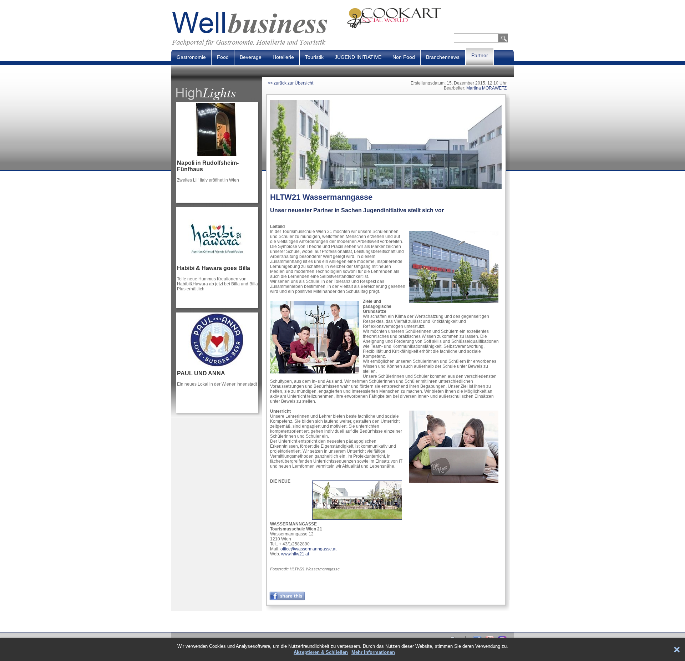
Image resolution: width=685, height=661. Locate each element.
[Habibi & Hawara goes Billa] (217, 263)
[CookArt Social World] (430, 27)
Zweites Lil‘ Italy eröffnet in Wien (208, 180)
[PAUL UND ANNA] (217, 368)
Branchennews (443, 57)
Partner (479, 55)
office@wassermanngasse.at (308, 548)
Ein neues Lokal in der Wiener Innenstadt (217, 384)
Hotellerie (283, 57)
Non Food (403, 57)
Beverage (251, 57)
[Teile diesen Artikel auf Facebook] (287, 598)
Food (223, 57)
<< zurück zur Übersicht (290, 83)
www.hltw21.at (295, 553)
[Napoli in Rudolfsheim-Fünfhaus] (217, 158)
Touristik (314, 57)
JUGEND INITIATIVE (358, 57)
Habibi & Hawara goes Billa (213, 268)
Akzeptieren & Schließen (321, 652)
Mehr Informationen (373, 652)
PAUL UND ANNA (201, 373)
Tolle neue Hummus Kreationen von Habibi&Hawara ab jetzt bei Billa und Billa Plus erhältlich (217, 283)
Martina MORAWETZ (486, 88)
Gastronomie (191, 57)
